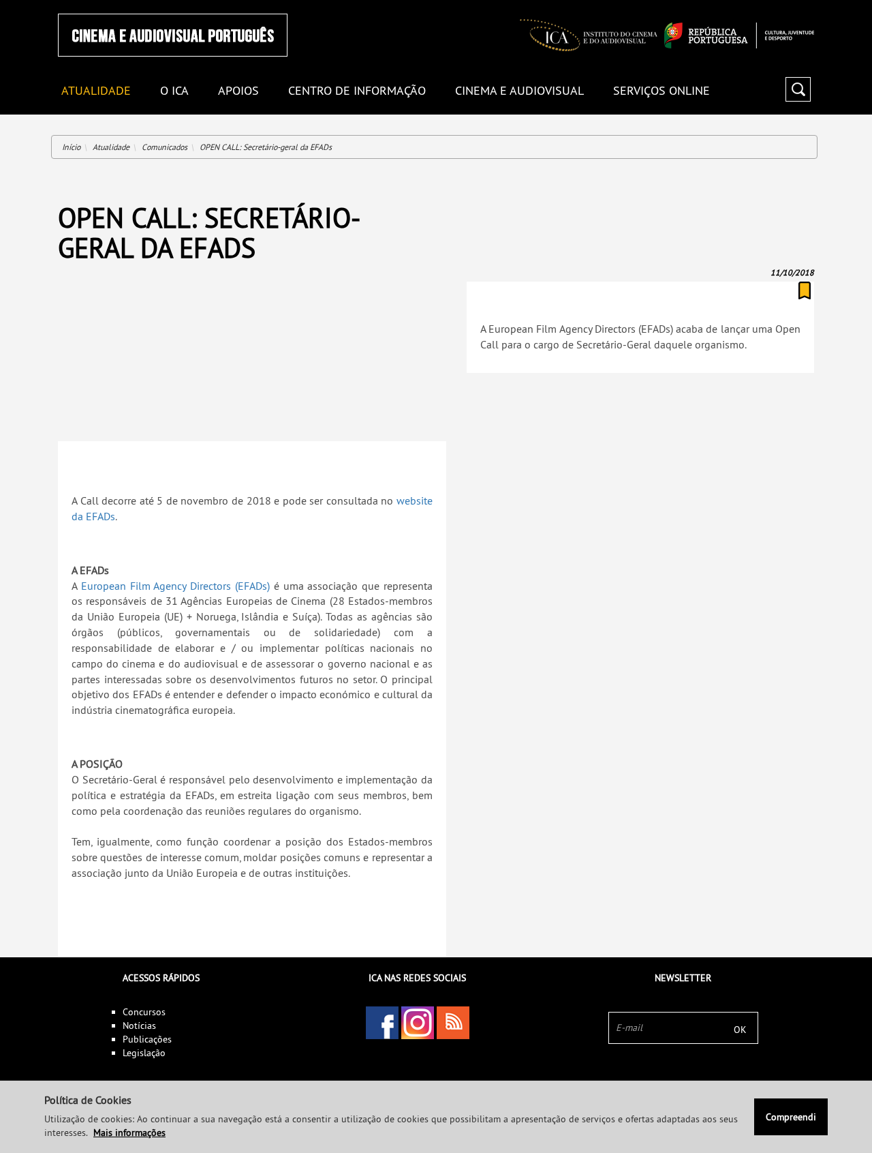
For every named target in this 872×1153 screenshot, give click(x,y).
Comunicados (164, 147)
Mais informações (129, 1132)
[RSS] (453, 1022)
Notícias (139, 1025)
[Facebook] (382, 1022)
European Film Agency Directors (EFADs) (175, 586)
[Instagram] (417, 1022)
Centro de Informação (357, 91)
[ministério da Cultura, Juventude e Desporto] (739, 35)
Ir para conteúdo (796, 6)
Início (71, 147)
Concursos (144, 1012)
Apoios (238, 91)
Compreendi (791, 1117)
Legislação (144, 1053)
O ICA (174, 91)
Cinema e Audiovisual (519, 91)
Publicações (147, 1039)
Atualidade (111, 147)
